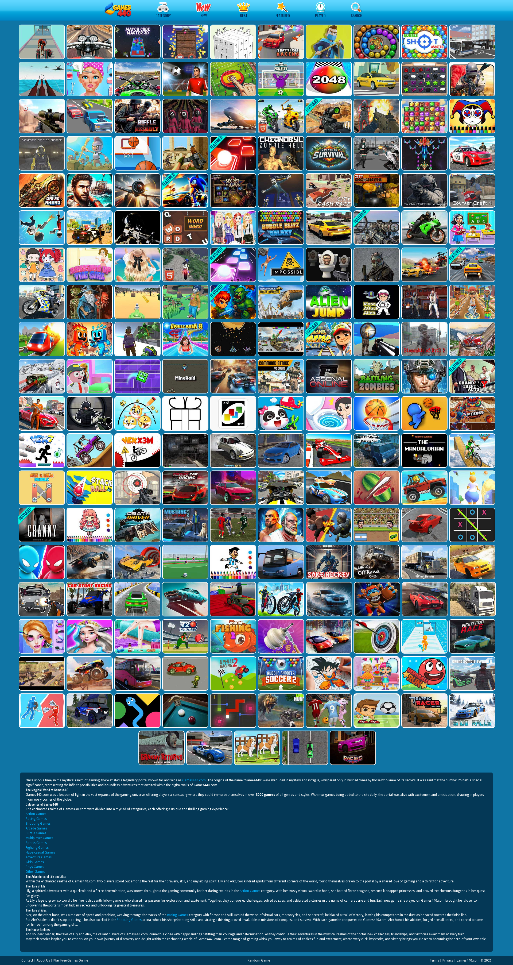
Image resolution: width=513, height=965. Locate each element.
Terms (434, 960)
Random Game (259, 960)
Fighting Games (37, 848)
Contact (27, 960)
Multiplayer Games (39, 838)
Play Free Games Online (70, 960)
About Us (43, 960)
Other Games (35, 872)
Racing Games (36, 819)
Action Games (36, 814)
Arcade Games (36, 828)
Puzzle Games (36, 833)
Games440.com (194, 780)
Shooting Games (38, 823)
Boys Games (35, 867)
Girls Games (35, 862)
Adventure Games (39, 857)
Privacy (447, 960)
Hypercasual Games (40, 852)
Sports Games (36, 843)
